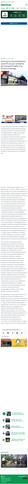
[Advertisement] (14, 40)
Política (4, 58)
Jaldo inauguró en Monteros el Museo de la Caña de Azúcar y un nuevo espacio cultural (14, 465)
